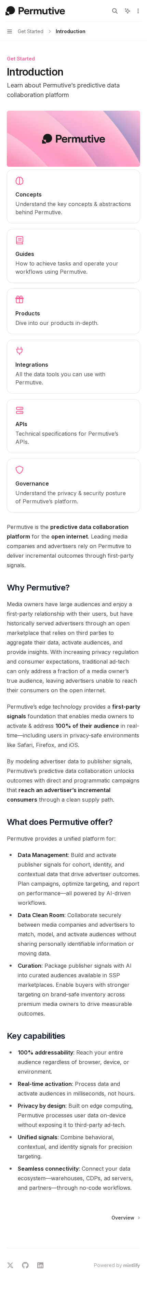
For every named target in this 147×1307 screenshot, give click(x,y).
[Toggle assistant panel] (127, 11)
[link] (73, 196)
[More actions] (138, 11)
